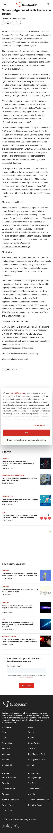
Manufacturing (9, 636)
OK (26, 433)
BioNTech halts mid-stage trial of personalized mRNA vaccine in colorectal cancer (18, 463)
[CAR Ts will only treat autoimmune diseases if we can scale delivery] (45, 591)
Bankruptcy (7, 496)
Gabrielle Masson (8, 483)
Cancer (5, 458)
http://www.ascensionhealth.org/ (16, 246)
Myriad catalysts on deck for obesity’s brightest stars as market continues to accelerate (17, 608)
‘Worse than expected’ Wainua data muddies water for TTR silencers (19, 479)
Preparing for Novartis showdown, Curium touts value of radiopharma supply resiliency (19, 640)
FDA (3, 512)
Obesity (5, 603)
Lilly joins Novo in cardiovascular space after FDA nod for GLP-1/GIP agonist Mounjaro (19, 516)
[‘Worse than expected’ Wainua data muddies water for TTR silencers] (45, 479)
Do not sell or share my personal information (26, 440)
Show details (39, 425)
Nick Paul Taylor (7, 644)
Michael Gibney (7, 504)
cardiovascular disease (13, 475)
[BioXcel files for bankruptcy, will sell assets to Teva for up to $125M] (45, 500)
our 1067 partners (18, 393)
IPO (3, 619)
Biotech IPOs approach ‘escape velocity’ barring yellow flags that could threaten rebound (18, 625)
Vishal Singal (6, 594)
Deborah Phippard (8, 578)
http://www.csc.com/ (16, 316)
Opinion (5, 571)
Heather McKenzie (8, 468)
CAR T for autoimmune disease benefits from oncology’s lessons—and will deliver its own (19, 575)
